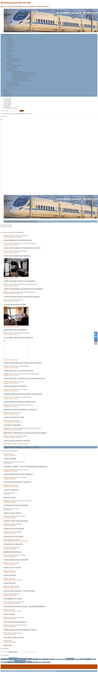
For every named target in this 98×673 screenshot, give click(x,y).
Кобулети (82, 659)
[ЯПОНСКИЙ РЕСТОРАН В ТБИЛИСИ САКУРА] (15, 625)
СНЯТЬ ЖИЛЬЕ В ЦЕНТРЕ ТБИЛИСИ (17, 441)
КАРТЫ (6, 53)
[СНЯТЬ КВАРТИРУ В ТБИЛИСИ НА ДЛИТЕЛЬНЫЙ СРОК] (21, 374)
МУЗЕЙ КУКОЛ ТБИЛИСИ (13, 544)
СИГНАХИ (10, 51)
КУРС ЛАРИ (7, 102)
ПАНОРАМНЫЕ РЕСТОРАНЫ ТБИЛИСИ (18, 474)
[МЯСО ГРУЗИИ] (9, 609)
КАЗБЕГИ (56, 659)
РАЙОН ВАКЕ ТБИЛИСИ (20, 79)
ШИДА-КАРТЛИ (11, 67)
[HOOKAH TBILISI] (9, 570)
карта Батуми (14, 59)
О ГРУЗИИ (7, 36)
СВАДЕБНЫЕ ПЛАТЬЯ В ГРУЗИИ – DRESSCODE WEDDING (24, 606)
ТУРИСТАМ (7, 100)
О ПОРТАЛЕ (7, 98)
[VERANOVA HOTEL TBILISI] (13, 532)
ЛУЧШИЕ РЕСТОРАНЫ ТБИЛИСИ (16, 505)
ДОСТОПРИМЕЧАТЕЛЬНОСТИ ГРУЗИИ (16, 666)
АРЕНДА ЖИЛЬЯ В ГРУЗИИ (14, 417)
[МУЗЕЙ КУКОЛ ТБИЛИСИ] (12, 539)
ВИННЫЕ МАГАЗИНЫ (10, 108)
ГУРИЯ (9, 56)
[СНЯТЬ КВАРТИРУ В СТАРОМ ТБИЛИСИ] (16, 366)
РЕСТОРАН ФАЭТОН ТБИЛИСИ (15, 622)
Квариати (76, 659)
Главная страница (6, 113)
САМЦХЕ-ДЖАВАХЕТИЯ (14, 65)
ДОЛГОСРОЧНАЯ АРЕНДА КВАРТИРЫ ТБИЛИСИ (22, 297)
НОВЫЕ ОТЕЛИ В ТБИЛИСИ (14, 529)
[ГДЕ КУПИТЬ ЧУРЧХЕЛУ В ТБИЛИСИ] (15, 477)
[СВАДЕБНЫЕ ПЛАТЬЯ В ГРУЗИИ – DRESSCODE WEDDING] (14, 602)
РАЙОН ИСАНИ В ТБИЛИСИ (21, 77)
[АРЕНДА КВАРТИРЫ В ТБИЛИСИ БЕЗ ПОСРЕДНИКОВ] (20, 284)
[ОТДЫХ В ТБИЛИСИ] (10, 485)
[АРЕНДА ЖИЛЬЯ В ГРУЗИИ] (12, 412)
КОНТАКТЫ (7, 665)
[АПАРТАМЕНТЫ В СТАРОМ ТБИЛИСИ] (16, 235)
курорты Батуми (15, 60)
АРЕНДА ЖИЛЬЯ (9, 94)
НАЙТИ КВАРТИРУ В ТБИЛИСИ (15, 330)
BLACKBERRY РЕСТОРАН (13, 599)
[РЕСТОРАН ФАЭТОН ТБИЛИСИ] (14, 617)
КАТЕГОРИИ (4, 652)
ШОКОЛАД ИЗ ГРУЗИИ (12, 567)
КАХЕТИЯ (10, 86)
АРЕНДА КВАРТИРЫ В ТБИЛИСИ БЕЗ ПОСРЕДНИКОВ (23, 289)
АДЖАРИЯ (10, 57)
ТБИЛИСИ (10, 37)
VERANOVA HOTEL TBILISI (13, 536)
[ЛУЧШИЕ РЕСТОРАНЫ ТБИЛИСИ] (17, 500)
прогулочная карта (12, 83)
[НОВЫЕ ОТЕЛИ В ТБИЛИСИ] (13, 524)
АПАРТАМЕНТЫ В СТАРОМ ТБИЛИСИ (18, 240)
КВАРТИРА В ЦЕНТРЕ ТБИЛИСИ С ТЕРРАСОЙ (20, 409)
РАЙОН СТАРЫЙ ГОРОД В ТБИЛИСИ (24, 73)
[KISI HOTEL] (8, 640)
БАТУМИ (9, 40)
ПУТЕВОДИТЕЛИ (9, 34)
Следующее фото (6, 226)
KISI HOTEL (8, 645)
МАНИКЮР (7, 106)
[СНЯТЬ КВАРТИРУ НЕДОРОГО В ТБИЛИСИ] (16, 276)
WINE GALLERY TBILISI (12, 513)
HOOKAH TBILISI (10, 575)
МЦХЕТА (9, 39)
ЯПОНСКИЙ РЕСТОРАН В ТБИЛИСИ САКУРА (20, 630)
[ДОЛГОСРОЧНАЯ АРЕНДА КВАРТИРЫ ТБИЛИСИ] (19, 292)
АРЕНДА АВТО (8, 96)
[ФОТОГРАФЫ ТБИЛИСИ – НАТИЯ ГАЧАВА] (11, 586)
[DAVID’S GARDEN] (9, 454)
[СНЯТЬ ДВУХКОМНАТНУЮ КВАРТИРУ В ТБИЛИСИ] (16, 358)
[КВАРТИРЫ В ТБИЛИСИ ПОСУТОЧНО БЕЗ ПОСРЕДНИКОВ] (22, 428)
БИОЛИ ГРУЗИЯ (9, 497)
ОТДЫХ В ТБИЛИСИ (11, 490)
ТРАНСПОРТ (7, 103)
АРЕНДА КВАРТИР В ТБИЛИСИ (15, 386)
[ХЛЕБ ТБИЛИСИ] (9, 578)
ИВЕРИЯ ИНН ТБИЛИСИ (12, 552)
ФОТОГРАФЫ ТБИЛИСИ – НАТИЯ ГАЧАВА (19, 591)
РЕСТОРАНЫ (8, 90)
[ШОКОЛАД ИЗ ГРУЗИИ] (11, 563)
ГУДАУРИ (35, 659)
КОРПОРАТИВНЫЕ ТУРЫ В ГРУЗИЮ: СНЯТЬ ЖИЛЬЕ (23, 394)
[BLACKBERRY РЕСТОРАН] (12, 594)
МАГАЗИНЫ (7, 105)
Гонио (40, 659)
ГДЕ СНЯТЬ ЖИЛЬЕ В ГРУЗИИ (15, 304)
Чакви (40, 662)
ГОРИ (8, 48)
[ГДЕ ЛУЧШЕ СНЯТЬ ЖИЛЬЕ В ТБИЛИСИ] (16, 333)
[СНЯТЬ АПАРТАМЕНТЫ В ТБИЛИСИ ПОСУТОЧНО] (20, 243)
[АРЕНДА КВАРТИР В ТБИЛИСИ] (14, 381)
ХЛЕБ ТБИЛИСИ (10, 583)
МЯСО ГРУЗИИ (9, 614)
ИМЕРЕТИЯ (10, 63)
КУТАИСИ (10, 45)
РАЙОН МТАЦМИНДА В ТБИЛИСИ (23, 80)
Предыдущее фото (6, 225)
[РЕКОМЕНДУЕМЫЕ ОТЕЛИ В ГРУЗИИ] (16, 444)
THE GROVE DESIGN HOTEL (14, 637)
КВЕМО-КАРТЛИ (12, 68)
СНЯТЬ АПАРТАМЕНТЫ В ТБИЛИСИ (17, 256)
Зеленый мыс (51, 659)
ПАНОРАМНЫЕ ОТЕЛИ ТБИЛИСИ (16, 560)
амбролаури (43, 662)
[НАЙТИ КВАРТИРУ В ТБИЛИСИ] (16, 325)
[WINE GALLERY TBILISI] (11, 508)
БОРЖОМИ (10, 47)
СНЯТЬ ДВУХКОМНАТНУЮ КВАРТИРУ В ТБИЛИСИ (23, 363)
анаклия (48, 662)
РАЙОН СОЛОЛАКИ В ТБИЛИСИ (23, 74)
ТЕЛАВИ (9, 50)
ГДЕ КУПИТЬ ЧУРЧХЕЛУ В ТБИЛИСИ (17, 482)
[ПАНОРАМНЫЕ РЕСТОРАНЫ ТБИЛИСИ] (16, 469)
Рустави (5, 662)
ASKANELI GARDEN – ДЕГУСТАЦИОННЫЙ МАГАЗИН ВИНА (25, 466)
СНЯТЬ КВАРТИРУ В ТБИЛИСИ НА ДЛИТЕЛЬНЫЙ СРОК (24, 378)
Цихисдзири (35, 662)
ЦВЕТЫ (6, 91)
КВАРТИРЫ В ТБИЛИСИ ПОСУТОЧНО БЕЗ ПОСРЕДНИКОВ (25, 433)
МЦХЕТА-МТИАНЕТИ (13, 85)
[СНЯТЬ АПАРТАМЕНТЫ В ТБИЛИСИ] (15, 251)
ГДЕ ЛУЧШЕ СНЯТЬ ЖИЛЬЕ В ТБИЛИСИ (18, 337)
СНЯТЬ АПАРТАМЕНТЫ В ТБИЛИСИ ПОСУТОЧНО (22, 248)
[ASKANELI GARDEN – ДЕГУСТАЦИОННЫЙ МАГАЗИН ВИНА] (14, 462)
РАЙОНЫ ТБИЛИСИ (16, 71)
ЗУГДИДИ (10, 44)
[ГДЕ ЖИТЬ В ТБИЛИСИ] (11, 420)
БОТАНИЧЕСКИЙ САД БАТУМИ (22, 113)
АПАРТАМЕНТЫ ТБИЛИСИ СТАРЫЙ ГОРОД (20, 402)
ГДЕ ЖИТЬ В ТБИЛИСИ (12, 425)
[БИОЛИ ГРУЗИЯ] (9, 493)
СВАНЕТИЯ (10, 54)
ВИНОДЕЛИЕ (8, 93)
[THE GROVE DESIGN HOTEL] (13, 633)
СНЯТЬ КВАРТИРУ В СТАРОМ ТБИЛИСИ (18, 371)
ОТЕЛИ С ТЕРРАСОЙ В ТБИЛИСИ (16, 521)
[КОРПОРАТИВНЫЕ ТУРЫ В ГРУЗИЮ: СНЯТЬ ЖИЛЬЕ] (15, 389)
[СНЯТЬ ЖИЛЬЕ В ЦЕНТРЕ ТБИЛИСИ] (15, 436)
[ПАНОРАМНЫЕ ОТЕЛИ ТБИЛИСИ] (15, 555)
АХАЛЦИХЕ (10, 42)
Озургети (93, 659)
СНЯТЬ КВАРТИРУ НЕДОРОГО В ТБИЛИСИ (19, 281)
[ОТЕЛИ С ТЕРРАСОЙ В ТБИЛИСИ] (14, 516)
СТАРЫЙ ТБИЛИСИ (13, 82)
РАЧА (8, 62)
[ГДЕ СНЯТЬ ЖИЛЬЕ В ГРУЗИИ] (13, 300)
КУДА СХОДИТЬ (62, 659)
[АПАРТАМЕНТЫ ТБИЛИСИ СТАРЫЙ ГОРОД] (18, 397)
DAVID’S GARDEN (10, 459)
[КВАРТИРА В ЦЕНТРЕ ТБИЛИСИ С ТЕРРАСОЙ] (18, 405)
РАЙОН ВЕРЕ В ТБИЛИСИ (20, 76)
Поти (2, 662)
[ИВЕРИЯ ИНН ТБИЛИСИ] (12, 547)
